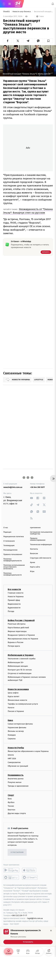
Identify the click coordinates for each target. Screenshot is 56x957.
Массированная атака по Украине (23, 639)
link (31, 498)
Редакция (7, 532)
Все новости (14, 589)
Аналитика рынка (16, 778)
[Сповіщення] (52, 3)
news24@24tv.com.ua (12, 487)
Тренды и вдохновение (18, 786)
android (11, 870)
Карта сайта (35, 567)
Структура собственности (40, 558)
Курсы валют (13, 696)
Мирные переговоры (17, 631)
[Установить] (28, 936)
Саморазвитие (14, 762)
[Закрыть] (51, 931)
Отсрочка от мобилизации (19, 673)
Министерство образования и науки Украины (28, 751)
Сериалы (12, 738)
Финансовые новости (17, 700)
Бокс (10, 799)
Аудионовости (14, 607)
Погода (11, 611)
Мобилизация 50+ (16, 662)
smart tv (11, 877)
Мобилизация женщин (18, 666)
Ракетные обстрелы (16, 624)
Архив (32, 562)
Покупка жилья (14, 782)
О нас (5, 528)
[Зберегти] (48, 41)
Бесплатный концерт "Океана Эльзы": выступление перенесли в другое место (43, 11)
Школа (11, 755)
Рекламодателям (10, 550)
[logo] (17, 4)
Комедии (12, 735)
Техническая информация (41, 544)
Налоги (11, 707)
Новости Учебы (16, 747)
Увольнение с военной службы (21, 659)
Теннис (11, 806)
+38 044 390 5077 (37, 487)
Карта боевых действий (18, 628)
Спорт (11, 795)
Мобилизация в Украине (21, 655)
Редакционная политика (13, 536)
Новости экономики (18, 689)
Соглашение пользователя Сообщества (41, 533)
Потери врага (14, 646)
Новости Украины (16, 596)
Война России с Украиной (21, 620)
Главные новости (15, 593)
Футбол (11, 802)
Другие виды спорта (17, 813)
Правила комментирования (37, 539)
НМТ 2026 (12, 759)
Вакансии (34, 553)
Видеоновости (14, 604)
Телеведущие (9, 545)
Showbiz (6, 11)
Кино (10, 720)
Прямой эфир (14, 600)
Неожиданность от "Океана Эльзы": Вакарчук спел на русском (28, 211)
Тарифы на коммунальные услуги (23, 704)
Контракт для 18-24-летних (20, 670)
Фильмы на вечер (16, 731)
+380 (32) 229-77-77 (19, 916)
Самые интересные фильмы (20, 724)
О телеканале (9, 541)
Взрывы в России (15, 642)
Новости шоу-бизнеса (22, 11)
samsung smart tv (30, 877)
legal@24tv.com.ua (35, 918)
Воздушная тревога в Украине (21, 635)
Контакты (34, 549)
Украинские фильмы (17, 727)
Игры (32, 571)
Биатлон (11, 810)
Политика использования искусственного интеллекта (14, 567)
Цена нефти (13, 693)
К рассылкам (17, 852)
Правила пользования (12, 554)
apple (30, 870)
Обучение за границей (18, 766)
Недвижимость (16, 775)
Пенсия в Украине (16, 711)
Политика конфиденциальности (12, 560)
